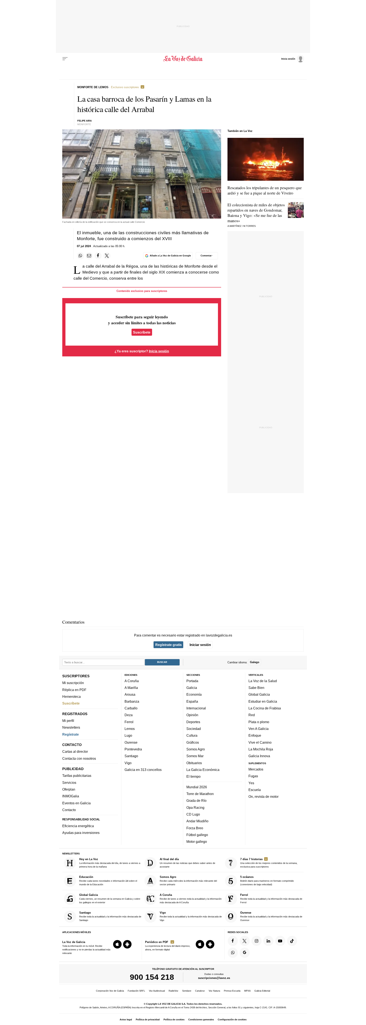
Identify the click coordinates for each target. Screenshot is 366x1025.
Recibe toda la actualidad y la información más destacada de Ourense (271, 916)
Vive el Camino (260, 742)
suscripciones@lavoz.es (214, 978)
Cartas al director (75, 751)
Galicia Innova (259, 756)
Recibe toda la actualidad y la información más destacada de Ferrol (271, 898)
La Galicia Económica (202, 769)
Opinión (192, 715)
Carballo (131, 708)
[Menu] (65, 59)
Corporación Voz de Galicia (110, 990)
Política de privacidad (148, 1019)
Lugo (128, 735)
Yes (251, 783)
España (192, 701)
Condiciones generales (201, 1019)
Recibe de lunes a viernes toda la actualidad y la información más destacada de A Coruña (191, 898)
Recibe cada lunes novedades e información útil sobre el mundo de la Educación (108, 880)
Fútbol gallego (197, 834)
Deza (129, 715)
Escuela (254, 789)
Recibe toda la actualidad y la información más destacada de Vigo (191, 916)
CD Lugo (193, 814)
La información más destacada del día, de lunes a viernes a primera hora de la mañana (109, 863)
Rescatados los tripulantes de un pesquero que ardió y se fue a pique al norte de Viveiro (264, 190)
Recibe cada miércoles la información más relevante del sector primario (188, 880)
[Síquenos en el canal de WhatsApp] (233, 952)
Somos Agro (195, 749)
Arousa (130, 694)
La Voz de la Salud (262, 681)
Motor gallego (196, 841)
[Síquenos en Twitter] (245, 941)
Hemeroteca (71, 696)
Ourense (131, 742)
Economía (194, 694)
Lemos (130, 729)
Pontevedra (133, 749)
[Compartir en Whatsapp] (80, 255)
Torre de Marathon (200, 794)
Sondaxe (186, 990)
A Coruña (132, 681)
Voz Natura (214, 990)
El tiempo (193, 776)
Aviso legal (126, 1019)
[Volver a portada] (183, 59)
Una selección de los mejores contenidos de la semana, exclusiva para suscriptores (268, 863)
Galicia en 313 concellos (143, 769)
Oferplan (68, 789)
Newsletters (71, 727)
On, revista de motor (263, 796)
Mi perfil (68, 721)
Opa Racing (195, 807)
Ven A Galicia (258, 729)
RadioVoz (173, 990)
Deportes (193, 722)
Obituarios (194, 763)
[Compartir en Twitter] (107, 255)
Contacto (69, 810)
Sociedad (193, 729)
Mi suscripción (73, 683)
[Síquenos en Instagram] (256, 941)
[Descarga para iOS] (117, 944)
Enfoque (254, 735)
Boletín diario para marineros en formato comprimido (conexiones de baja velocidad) (267, 880)
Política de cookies (174, 1019)
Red (251, 715)
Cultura (191, 735)
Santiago (131, 756)
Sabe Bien (256, 688)
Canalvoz (200, 990)
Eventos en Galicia (76, 803)
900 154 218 (152, 977)
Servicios (69, 782)
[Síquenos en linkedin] (268, 941)
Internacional (196, 708)
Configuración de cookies (232, 1019)
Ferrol (129, 722)
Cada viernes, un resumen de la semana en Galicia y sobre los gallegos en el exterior (109, 898)
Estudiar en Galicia (262, 701)
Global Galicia (259, 694)
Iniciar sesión (200, 645)
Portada (192, 681)
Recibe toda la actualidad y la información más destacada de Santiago (110, 916)
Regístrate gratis (168, 645)
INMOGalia (70, 796)
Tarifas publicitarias (76, 775)
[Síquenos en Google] (245, 952)
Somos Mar (195, 756)
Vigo (128, 763)
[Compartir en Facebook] (98, 255)
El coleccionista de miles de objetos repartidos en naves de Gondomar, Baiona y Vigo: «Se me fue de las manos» (256, 212)
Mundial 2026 (196, 787)
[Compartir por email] (89, 255)
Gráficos (192, 742)
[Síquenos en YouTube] (280, 941)
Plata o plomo (258, 722)
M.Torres (249, 226)
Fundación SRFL (136, 990)
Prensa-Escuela (232, 990)
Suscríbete (141, 332)
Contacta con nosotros (79, 758)
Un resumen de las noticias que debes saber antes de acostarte (187, 863)
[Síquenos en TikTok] (292, 941)
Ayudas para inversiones (81, 833)
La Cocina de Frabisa (264, 708)
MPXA (247, 990)
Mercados (255, 769)
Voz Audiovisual (157, 990)
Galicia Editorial (262, 990)
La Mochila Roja (260, 749)
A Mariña (131, 688)
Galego (254, 662)
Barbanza (132, 701)
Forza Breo (194, 828)
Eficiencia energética (78, 826)
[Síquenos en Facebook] (233, 941)
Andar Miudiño (197, 821)
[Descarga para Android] (127, 944)
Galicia (191, 688)
